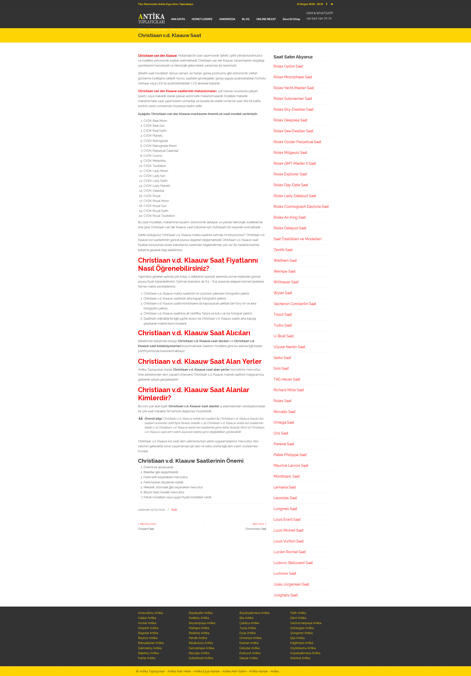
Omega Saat (284, 422)
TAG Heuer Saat (287, 379)
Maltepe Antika (199, 628)
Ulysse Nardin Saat (289, 347)
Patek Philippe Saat (290, 455)
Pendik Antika (198, 638)
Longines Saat (285, 509)
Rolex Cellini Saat (288, 66)
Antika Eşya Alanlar (207, 671)
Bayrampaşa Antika (202, 623)
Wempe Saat (284, 271)
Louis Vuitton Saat (289, 541)
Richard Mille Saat (289, 390)
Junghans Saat (286, 595)
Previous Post (147, 524)
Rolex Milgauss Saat (290, 152)
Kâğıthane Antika (301, 643)
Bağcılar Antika (148, 633)
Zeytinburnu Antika (303, 648)
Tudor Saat (283, 325)
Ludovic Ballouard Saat (293, 563)
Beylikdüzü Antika (201, 643)
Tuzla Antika (247, 628)
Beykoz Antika (147, 638)
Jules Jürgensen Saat (291, 584)
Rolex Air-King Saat (290, 217)
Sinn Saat (281, 368)
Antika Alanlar (258, 671)
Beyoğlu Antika (199, 653)
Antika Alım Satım (234, 671)
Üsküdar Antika (249, 648)
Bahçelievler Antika (151, 643)
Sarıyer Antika (248, 658)
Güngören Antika (301, 633)
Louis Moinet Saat (288, 530)
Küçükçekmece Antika (305, 653)
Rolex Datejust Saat (290, 228)
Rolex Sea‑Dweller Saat (293, 131)
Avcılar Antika (147, 623)
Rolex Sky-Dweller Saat (294, 109)
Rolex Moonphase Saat (293, 77)
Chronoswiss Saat (255, 528)
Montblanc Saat (287, 476)
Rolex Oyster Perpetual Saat (297, 142)
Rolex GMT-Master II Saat (295, 163)
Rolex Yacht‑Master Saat (294, 88)
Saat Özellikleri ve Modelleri (298, 239)
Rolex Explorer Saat (290, 174)
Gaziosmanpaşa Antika (305, 623)
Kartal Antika (146, 658)
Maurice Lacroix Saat (291, 465)
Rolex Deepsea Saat (290, 120)
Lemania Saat (285, 487)
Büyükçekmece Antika (254, 613)
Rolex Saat (282, 401)
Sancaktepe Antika (201, 648)
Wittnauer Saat (286, 282)
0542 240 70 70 (151, 17)
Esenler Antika (248, 643)
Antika (274, 671)
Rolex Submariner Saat (293, 98)
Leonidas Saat (285, 498)
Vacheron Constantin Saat (295, 304)
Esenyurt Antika (250, 653)
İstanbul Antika (300, 658)
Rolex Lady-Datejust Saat (295, 196)
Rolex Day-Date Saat (291, 185)
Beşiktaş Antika (199, 633)
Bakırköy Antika (148, 653)
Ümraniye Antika (250, 638)
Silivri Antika (298, 618)
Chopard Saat (146, 528)
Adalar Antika (147, 618)
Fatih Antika (298, 613)
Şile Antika (246, 618)
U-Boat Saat (284, 336)
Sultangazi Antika (302, 628)
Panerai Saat (284, 444)
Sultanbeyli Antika (201, 658)
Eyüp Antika (247, 633)
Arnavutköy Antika (150, 613)
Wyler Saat (283, 293)
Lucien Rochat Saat (290, 552)
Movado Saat (284, 411)
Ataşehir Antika (148, 628)
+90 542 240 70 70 (319, 18)
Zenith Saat (283, 250)
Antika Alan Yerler (179, 671)
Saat (174, 509)
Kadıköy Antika (199, 618)
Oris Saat (281, 433)
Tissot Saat (283, 314)
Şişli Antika (297, 638)
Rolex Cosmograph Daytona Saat (301, 206)
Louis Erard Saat (287, 519)
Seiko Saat (282, 357)
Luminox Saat (285, 573)
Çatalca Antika (249, 623)
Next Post (259, 524)
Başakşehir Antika (201, 613)
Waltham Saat (285, 260)
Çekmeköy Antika (150, 648)
